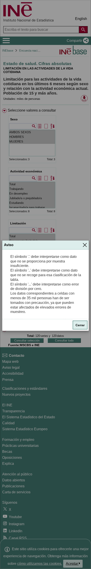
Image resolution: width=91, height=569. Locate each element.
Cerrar (80, 325)
